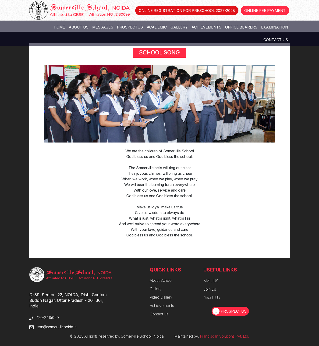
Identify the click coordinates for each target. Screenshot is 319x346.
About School (161, 280)
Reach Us (211, 297)
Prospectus (130, 27)
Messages (102, 27)
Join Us (209, 289)
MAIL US (210, 280)
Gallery (179, 27)
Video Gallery (161, 297)
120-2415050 (48, 317)
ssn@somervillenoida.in (57, 327)
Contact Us (275, 39)
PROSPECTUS (234, 311)
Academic (157, 27)
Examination (274, 27)
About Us (79, 27)
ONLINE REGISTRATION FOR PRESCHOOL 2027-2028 (187, 10)
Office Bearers (241, 27)
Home (59, 27)
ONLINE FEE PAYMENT (265, 10)
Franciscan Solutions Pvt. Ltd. (224, 336)
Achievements (206, 27)
